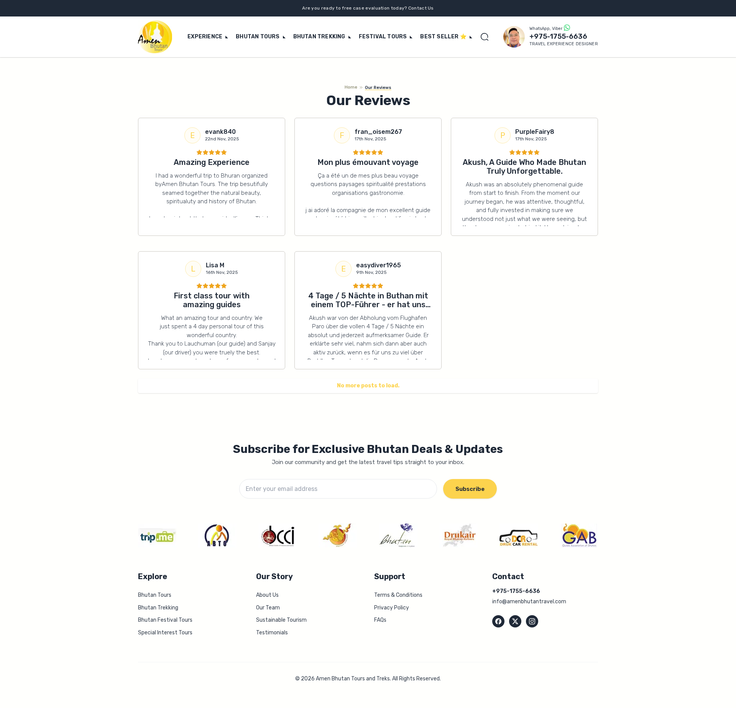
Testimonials (272, 632)
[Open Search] (486, 36)
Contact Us (421, 8)
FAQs (380, 620)
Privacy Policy (391, 607)
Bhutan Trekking (158, 607)
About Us (267, 595)
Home (351, 87)
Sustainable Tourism (281, 620)
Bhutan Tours (154, 595)
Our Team (268, 607)
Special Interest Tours (165, 632)
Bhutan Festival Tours (165, 620)
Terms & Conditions (398, 595)
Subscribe (470, 489)
